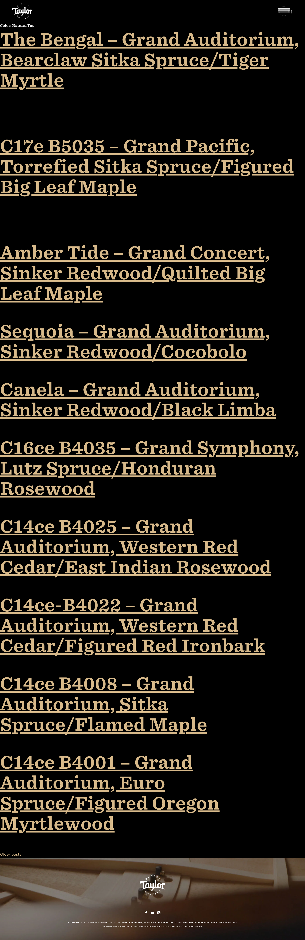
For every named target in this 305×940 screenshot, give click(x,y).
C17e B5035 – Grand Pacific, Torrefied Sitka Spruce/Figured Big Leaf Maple (147, 166)
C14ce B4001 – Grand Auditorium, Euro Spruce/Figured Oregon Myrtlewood (110, 792)
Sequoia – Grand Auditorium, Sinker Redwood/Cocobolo (135, 341)
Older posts (10, 854)
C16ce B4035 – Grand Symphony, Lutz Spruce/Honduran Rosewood (149, 467)
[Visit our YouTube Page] (152, 913)
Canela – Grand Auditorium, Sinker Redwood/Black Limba (138, 399)
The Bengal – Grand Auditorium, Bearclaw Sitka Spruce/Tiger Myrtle (149, 59)
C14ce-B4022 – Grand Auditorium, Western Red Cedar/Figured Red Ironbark (132, 625)
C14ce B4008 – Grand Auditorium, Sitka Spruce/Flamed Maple (103, 703)
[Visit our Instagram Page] (158, 913)
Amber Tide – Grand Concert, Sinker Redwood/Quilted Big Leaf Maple (135, 272)
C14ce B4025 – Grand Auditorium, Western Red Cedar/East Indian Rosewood (135, 546)
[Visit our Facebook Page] (146, 913)
